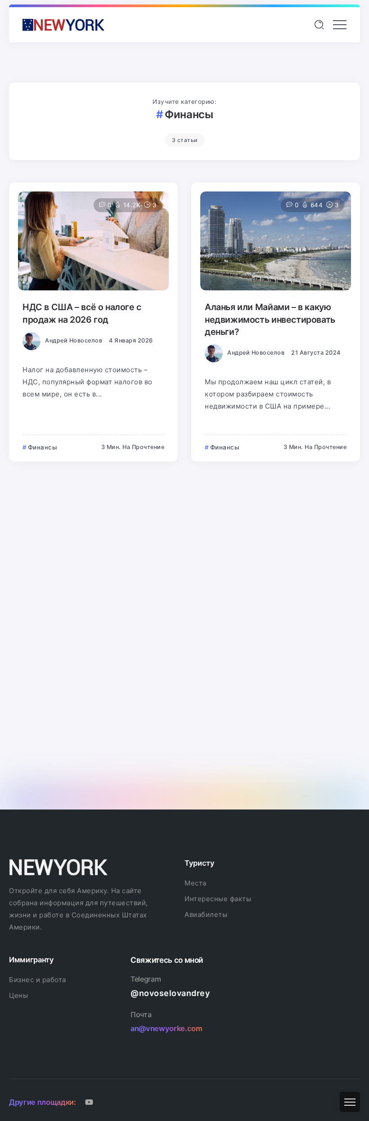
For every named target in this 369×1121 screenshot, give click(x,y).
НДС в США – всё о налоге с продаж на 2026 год (81, 313)
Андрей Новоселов (73, 340)
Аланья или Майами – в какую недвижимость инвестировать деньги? (270, 319)
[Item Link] (93, 240)
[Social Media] (89, 1102)
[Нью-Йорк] (63, 24)
